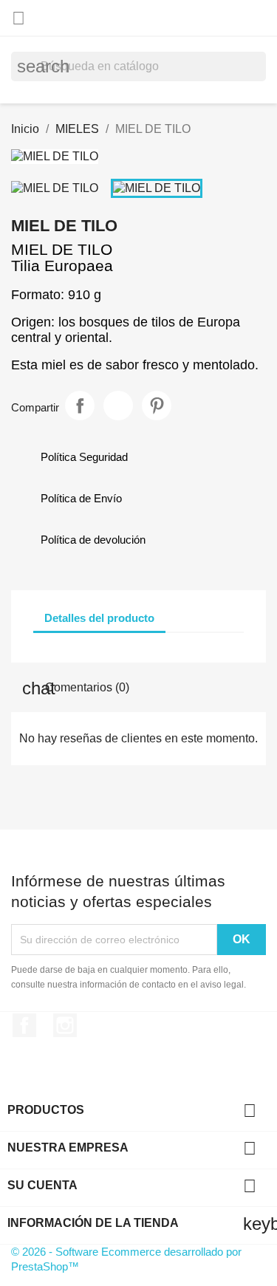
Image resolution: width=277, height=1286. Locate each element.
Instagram (65, 1025)
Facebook (24, 1025)
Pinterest (156, 405)
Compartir (80, 405)
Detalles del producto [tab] (99, 618)
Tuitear (118, 405)
